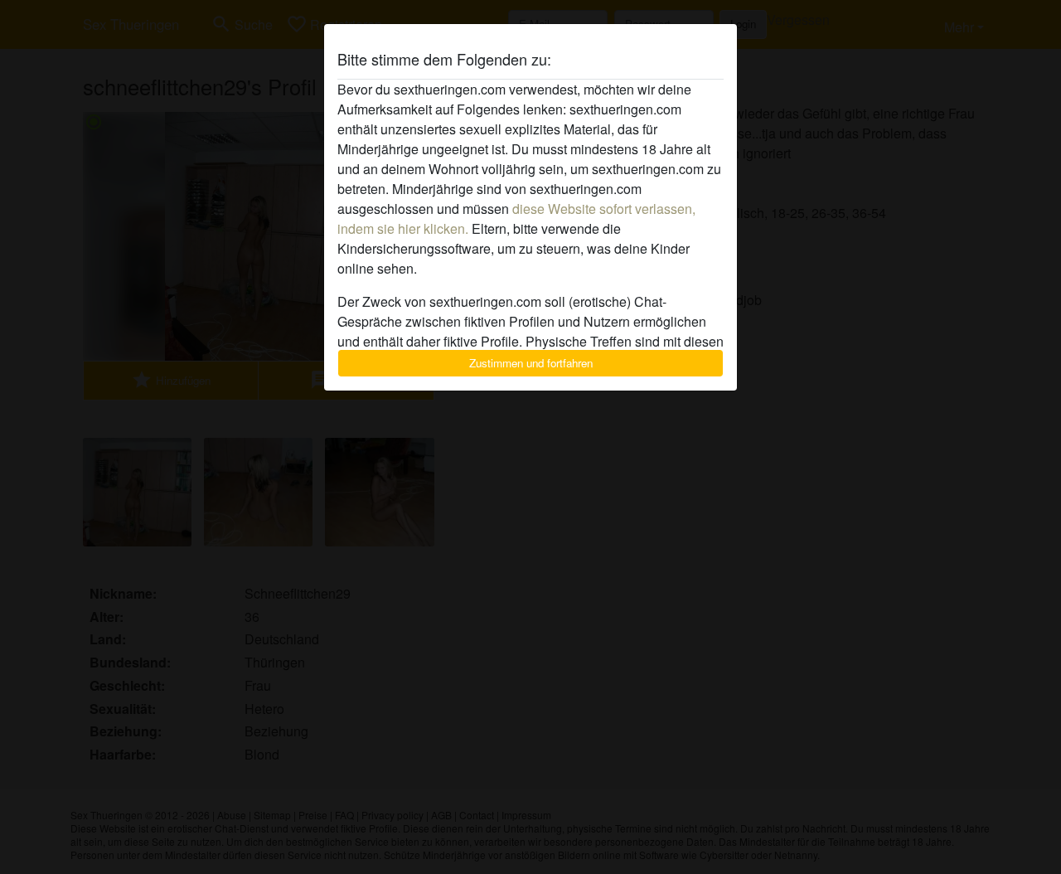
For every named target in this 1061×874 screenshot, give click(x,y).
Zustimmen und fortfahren (531, 363)
